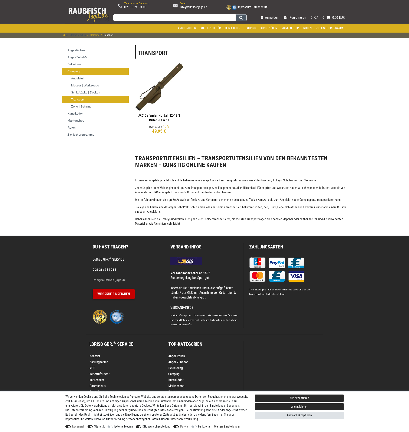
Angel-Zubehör (210, 28)
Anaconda (141, 192)
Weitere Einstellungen (227, 426)
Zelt (266, 207)
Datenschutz (260, 7)
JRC (155, 192)
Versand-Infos (185, 324)
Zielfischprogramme (330, 28)
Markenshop (290, 28)
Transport (196, 187)
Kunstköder (269, 28)
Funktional (204, 426)
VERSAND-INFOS (186, 247)
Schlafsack (292, 207)
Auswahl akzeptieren (299, 415)
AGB (92, 368)
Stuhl (273, 207)
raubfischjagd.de (173, 180)
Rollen (217, 192)
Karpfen (147, 187)
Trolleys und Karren (202, 199)
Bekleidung (232, 28)
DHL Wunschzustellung (156, 426)
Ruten (307, 28)
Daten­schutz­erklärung (184, 419)
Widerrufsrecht (99, 374)
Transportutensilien (236, 180)
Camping (250, 28)
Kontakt (94, 356)
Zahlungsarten (266, 247)
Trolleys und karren (172, 219)
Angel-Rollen (187, 28)
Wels (163, 187)
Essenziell (78, 426)
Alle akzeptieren (299, 398)
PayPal (184, 426)
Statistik (99, 426)
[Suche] (241, 17)
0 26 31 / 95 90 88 (134, 7)
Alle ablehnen (299, 406)
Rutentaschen (262, 180)
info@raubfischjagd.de (193, 7)
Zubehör (321, 207)
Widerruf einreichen (113, 294)
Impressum (244, 7)
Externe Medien (123, 426)
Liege (280, 207)
